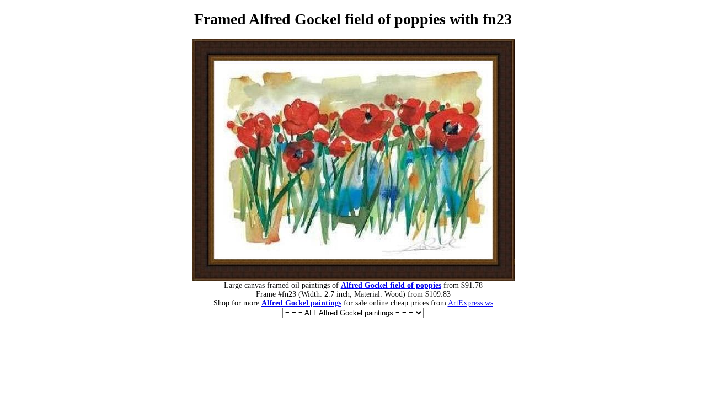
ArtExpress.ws (470, 303)
